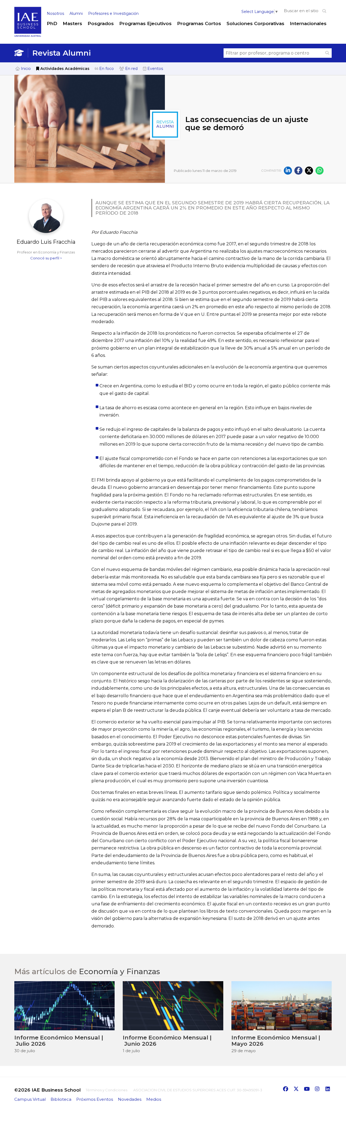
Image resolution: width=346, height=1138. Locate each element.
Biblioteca (61, 1099)
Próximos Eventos (94, 1099)
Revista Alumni (61, 52)
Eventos (154, 68)
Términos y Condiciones (106, 1090)
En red (131, 68)
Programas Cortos (199, 23)
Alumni (76, 13)
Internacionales (308, 23)
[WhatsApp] (319, 171)
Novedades (129, 1099)
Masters (72, 23)
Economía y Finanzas (119, 971)
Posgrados (101, 23)
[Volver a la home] (27, 35)
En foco (106, 68)
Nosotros (55, 13)
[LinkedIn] (288, 171)
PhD (52, 23)
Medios (153, 1099)
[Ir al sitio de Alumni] (21, 52)
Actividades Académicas (64, 68)
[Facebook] (298, 171)
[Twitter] (309, 171)
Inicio (25, 68)
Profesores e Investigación (113, 13)
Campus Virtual (30, 1099)
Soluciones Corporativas (255, 23)
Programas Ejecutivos (145, 23)
